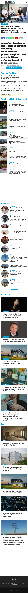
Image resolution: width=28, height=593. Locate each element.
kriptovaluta (8, 95)
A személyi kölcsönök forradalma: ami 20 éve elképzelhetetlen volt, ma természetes (13, 77)
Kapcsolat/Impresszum (7, 583)
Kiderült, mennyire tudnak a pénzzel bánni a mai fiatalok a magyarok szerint (14, 82)
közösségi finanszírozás (18, 94)
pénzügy (13, 95)
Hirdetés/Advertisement (20, 583)
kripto (2, 95)
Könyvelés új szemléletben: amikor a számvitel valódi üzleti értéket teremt (12, 89)
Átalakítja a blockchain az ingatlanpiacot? (13, 86)
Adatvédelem (15, 584)
